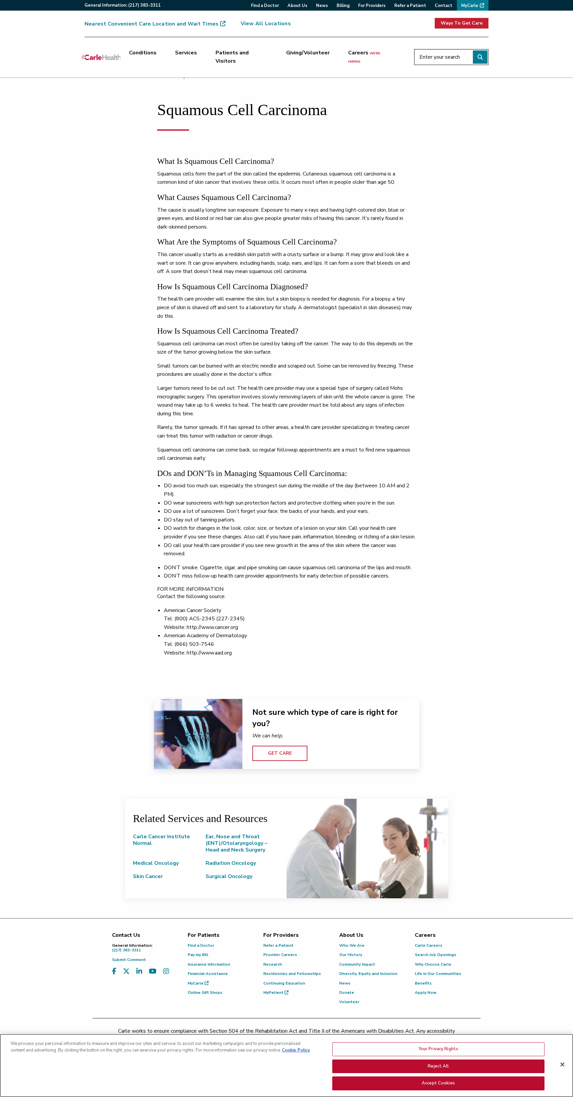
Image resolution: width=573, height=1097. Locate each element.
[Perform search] (480, 57)
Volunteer (349, 1001)
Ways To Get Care (461, 23)
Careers (364, 56)
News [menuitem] (322, 6)
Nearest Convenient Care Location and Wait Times (152, 24)
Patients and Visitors (232, 57)
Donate (346, 992)
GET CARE (280, 753)
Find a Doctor (201, 945)
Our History (350, 954)
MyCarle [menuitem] (469, 6)
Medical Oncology (156, 863)
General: (123, 5)
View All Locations (266, 23)
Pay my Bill (198, 954)
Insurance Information (209, 964)
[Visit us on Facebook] (114, 971)
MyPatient (274, 992)
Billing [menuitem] (343, 6)
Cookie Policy (296, 1050)
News (344, 983)
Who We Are (351, 945)
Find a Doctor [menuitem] (265, 6)
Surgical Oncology (229, 876)
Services (186, 52)
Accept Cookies (438, 1083)
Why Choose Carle (433, 964)
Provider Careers (280, 954)
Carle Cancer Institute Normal (161, 840)
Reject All (438, 1066)
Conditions (143, 52)
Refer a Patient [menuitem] (410, 6)
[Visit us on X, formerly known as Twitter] (126, 971)
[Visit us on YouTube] (153, 971)
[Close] (562, 1064)
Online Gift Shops (205, 992)
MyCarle (196, 983)
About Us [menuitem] (297, 6)
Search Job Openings (435, 954)
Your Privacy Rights (438, 1049)
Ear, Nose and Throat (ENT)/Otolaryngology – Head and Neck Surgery (236, 843)
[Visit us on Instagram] (166, 971)
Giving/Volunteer (308, 52)
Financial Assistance (208, 973)
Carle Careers (428, 945)
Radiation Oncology (231, 863)
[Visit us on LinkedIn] (139, 971)
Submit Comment (129, 959)
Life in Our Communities (438, 973)
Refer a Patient (278, 945)
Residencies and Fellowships (292, 973)
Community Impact (357, 964)
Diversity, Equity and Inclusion (368, 973)
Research (272, 964)
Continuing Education (284, 983)
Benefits (423, 983)
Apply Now (425, 992)
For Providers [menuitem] (372, 6)
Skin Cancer (148, 876)
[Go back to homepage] (100, 57)
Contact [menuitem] (443, 6)
